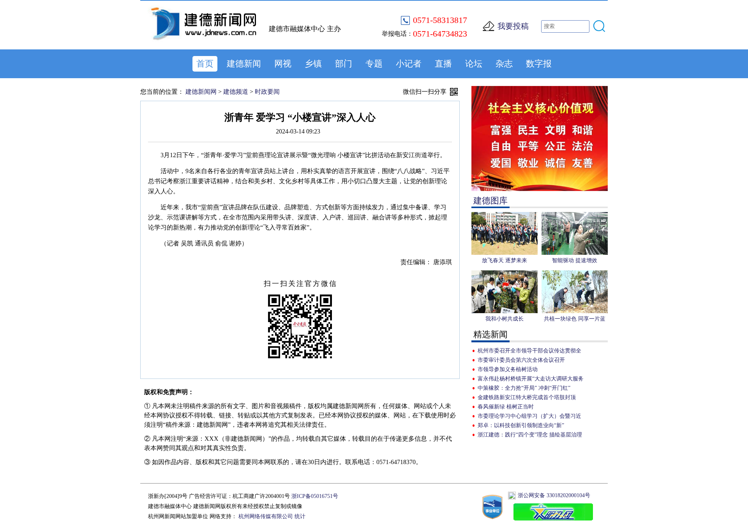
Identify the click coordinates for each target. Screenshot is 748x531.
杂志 (504, 63)
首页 (204, 63)
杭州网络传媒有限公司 (265, 516)
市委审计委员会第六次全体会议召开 (521, 360)
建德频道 (235, 91)
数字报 (539, 63)
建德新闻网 (201, 91)
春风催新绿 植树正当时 (506, 407)
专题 (374, 63)
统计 (300, 516)
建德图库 (490, 200)
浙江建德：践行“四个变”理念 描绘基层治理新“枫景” (530, 436)
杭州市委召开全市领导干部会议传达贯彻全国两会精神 (529, 352)
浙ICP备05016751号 (314, 496)
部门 (343, 63)
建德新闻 (244, 63)
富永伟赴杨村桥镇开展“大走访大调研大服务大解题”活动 (531, 380)
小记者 (409, 63)
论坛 (473, 63)
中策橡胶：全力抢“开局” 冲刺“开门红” (524, 388)
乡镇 (313, 63)
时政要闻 (267, 91)
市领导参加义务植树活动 (508, 369)
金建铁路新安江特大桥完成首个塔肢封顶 (527, 397)
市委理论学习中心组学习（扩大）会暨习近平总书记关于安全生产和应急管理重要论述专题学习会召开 (529, 417)
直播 (443, 63)
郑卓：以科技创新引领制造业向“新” (521, 425)
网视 (282, 63)
